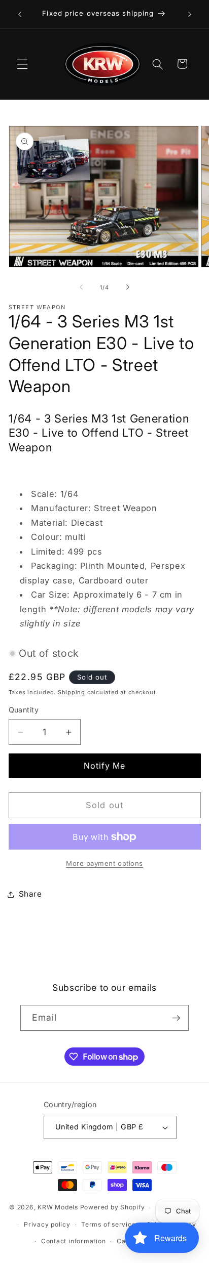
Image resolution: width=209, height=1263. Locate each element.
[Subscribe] (176, 1018)
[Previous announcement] (20, 14)
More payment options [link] (104, 863)
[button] (22, 64)
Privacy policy (47, 1224)
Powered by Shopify (112, 1207)
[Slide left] (81, 287)
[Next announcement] (190, 14)
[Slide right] (128, 287)
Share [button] (30, 894)
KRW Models (58, 1207)
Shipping (71, 692)
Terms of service (108, 1224)
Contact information (73, 1241)
